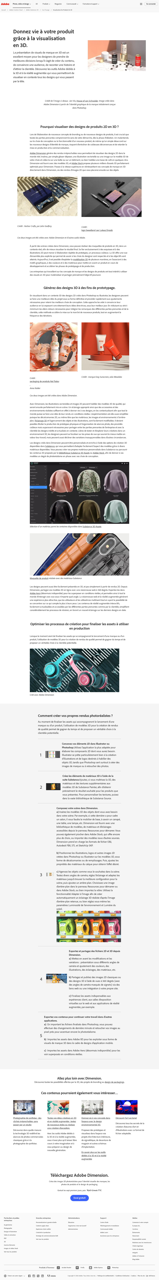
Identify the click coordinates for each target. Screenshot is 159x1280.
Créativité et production (43, 1232)
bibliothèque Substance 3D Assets (74, 453)
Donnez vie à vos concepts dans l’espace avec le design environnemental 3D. (95, 1121)
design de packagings (114, 1082)
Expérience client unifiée (43, 1229)
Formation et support (90, 4)
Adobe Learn (104, 1232)
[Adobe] (5, 4)
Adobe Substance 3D (32, 10)
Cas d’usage (45, 10)
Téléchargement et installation (109, 1226)
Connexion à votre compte (140, 1222)
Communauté (71, 4)
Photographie (8, 1228)
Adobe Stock (77, 163)
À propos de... (136, 1226)
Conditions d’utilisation (122, 1276)
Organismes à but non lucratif (77, 1226)
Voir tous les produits (10, 1252)
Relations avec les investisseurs (142, 1242)
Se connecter (151, 4)
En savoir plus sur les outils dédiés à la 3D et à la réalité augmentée (93, 1155)
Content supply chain (42, 1226)
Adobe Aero (35, 593)
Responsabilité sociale (139, 1239)
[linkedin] (42, 1276)
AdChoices (152, 1276)
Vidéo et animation (10, 1235)
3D (37, 4)
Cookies (133, 1276)
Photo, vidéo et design (21, 4)
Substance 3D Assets (92, 526)
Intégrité (135, 1253)
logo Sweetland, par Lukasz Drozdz (97, 230)
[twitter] (38, 1276)
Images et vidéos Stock (11, 1248)
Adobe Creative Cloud (15, 10)
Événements (136, 1232)
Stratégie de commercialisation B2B (47, 1236)
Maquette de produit (39, 578)
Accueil (3, 10)
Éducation (71, 1222)
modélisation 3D (80, 259)
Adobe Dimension (38, 153)
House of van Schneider (87, 101)
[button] (141, 4)
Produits (45, 4)
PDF (5, 1238)
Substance (50, 446)
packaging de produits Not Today (44, 381)
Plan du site (141, 1276)
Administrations (73, 1229)
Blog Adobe (135, 1259)
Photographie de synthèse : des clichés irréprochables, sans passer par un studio (27, 1121)
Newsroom (135, 1236)
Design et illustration (10, 1231)
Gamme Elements (9, 1245)
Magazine (58, 4)
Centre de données (138, 1249)
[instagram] (34, 1276)
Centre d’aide (104, 1222)
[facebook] (29, 1276)
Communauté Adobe (106, 1229)
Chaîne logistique (137, 1246)
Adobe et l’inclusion (138, 1256)
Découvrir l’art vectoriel (126, 1118)
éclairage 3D (41, 420)
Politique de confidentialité (106, 1276)
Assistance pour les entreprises (109, 1236)
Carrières (135, 1229)
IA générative (8, 1225)
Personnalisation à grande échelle (46, 1222)
